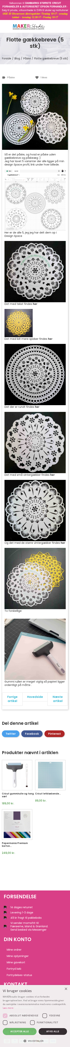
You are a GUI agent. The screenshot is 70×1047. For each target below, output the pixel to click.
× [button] (65, 989)
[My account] (66, 26)
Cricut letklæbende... (48, 793)
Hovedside (35, 697)
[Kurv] (60, 26)
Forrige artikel (12, 699)
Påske (11, 77)
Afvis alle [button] (52, 1031)
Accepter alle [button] (19, 1031)
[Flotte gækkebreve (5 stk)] (35, 117)
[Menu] (5, 26)
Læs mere (8, 1007)
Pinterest (54, 734)
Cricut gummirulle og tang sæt (18, 795)
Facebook (32, 734)
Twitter (11, 734)
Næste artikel (58, 699)
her (35, 304)
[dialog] (35, 1016)
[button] (35, 1041)
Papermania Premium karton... (15, 845)
